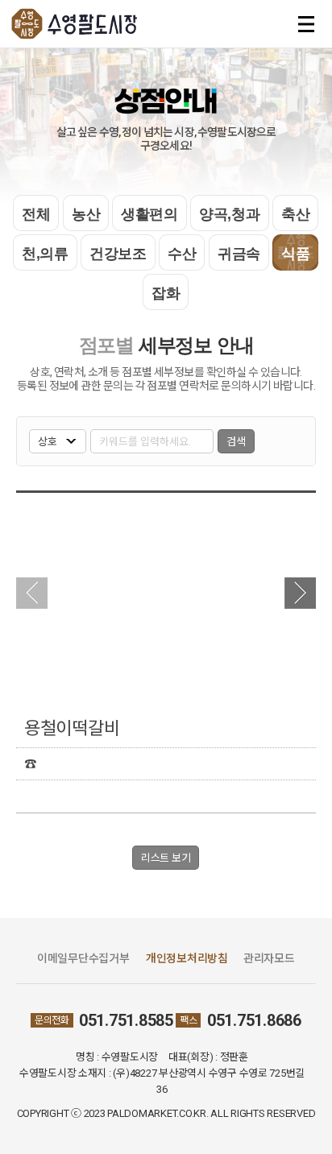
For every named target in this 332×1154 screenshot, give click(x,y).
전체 (36, 214)
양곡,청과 (229, 214)
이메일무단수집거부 (83, 958)
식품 (295, 254)
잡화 (165, 293)
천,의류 (45, 254)
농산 (86, 214)
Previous (32, 593)
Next (300, 593)
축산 (295, 214)
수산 (182, 254)
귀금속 (239, 254)
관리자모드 (269, 958)
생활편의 (149, 214)
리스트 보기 (165, 858)
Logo (76, 24)
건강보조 (118, 254)
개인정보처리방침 (187, 958)
